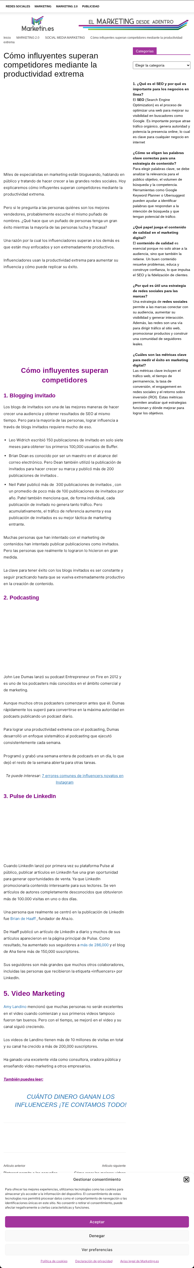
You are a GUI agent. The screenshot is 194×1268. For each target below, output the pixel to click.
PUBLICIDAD (90, 6)
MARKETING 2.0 (67, 6)
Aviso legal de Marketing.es (139, 1261)
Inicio (7, 37)
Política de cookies (54, 1261)
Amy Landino (15, 1006)
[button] (186, 1179)
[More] (55, 1142)
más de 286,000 (94, 944)
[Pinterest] (32, 1142)
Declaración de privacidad (93, 1261)
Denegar (97, 1235)
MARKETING (43, 6)
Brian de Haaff (23, 918)
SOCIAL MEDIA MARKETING (65, 37)
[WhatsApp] (43, 1142)
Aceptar (97, 1221)
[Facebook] (9, 1142)
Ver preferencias (97, 1249)
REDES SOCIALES (18, 6)
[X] (20, 1142)
